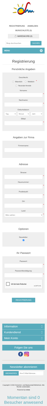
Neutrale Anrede (24, 86)
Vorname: (23, 90)
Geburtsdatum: (23, 110)
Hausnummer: (23, 182)
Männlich (18, 82)
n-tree (28, 390)
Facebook (20, 354)
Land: (23, 211)
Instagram (26, 354)
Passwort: (23, 261)
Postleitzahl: (23, 192)
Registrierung (17, 26)
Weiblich (31, 82)
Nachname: (23, 100)
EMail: (23, 119)
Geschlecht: (23, 77)
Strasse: (23, 172)
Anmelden (32, 26)
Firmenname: (23, 146)
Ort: (23, 201)
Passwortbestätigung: (23, 271)
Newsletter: (23, 237)
